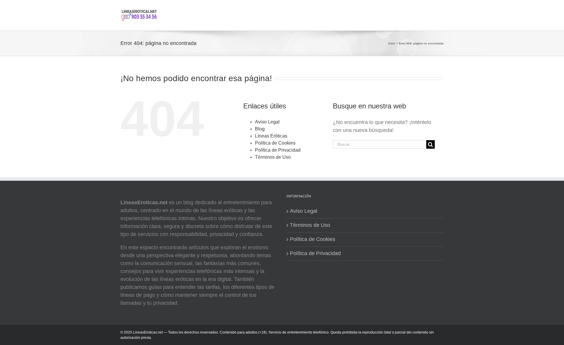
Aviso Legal (267, 121)
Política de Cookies (275, 142)
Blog (260, 128)
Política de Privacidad (278, 150)
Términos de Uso (273, 157)
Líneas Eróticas (271, 135)
